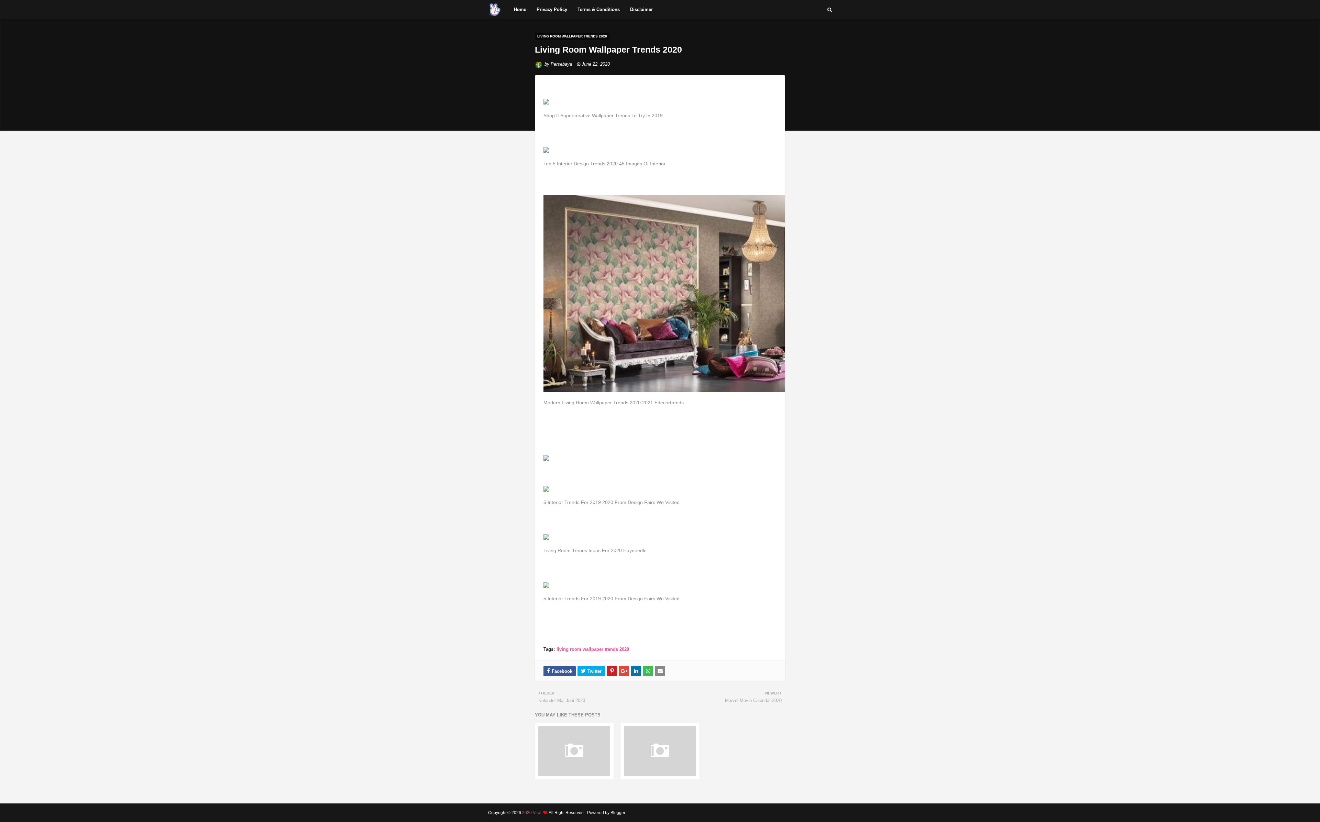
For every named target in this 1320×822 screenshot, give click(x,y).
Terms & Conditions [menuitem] (599, 9)
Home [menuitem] (520, 9)
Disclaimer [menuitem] (641, 9)
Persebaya (561, 64)
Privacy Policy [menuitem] (552, 9)
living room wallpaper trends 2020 (593, 649)
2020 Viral (531, 812)
